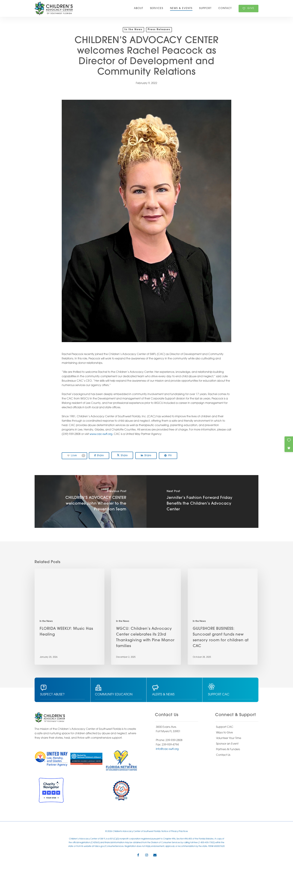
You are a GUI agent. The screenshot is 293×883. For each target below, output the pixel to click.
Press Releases (159, 29)
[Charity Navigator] (51, 790)
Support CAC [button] (224, 727)
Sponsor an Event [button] (227, 744)
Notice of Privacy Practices (174, 831)
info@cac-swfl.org (167, 749)
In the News (133, 29)
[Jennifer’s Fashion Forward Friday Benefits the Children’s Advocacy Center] (202, 501)
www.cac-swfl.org (101, 434)
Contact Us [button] (223, 755)
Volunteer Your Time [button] (228, 738)
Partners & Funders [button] (228, 749)
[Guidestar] (86, 790)
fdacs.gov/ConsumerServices (109, 846)
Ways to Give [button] (224, 732)
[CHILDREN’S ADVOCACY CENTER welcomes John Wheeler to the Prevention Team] (90, 501)
